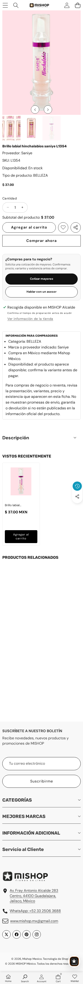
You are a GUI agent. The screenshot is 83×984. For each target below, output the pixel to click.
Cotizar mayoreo (41, 279)
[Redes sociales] (77, 496)
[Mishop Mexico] (37, 5)
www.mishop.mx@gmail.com (34, 921)
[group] (11, 128)
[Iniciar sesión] (67, 5)
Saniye (26, 153)
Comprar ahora (41, 240)
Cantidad (9, 198)
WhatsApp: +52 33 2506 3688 (35, 910)
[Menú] (5, 5)
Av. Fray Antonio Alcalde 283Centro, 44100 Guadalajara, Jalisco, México (34, 895)
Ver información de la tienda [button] (30, 319)
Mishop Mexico (32, 959)
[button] (77, 5)
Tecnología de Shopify (57, 959)
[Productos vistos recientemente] (77, 486)
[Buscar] (16, 5)
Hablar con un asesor (41, 292)
